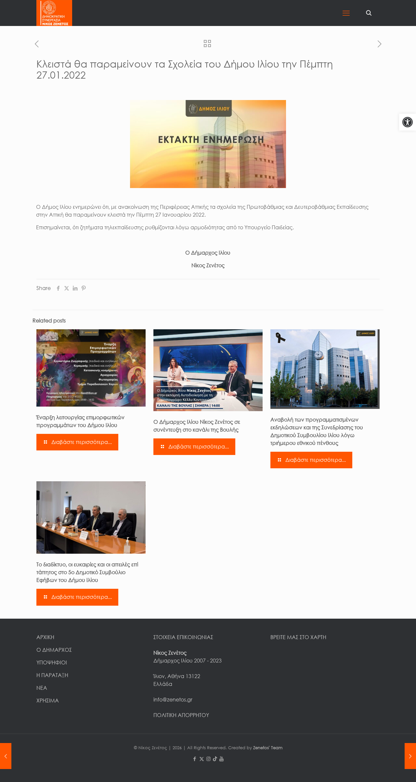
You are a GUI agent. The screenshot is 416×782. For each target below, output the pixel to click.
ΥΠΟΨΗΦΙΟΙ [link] (51, 662)
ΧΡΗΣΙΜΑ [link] (47, 700)
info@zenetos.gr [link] (172, 699)
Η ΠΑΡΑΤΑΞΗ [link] (52, 675)
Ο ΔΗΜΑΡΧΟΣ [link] (54, 650)
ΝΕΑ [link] (41, 688)
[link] (407, 122)
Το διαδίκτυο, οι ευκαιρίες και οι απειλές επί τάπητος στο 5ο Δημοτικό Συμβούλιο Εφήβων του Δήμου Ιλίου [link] (87, 572)
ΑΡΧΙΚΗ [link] (45, 637)
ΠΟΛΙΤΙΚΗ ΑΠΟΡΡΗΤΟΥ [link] (181, 715)
